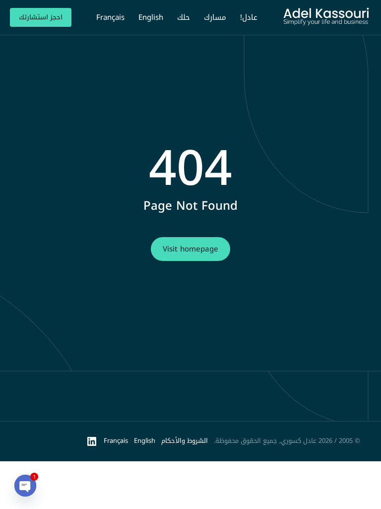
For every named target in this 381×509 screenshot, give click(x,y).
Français (116, 440)
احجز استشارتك (41, 17)
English (144, 440)
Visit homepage (190, 249)
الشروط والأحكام (184, 440)
